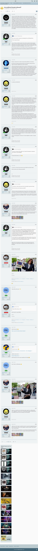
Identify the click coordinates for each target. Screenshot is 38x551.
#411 (36, 224)
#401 (36, 14)
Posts (3, 25)
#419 (36, 408)
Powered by (19, 549)
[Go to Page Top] (36, 550)
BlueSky (31, 278)
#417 (36, 362)
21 (7, 11)
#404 (36, 80)
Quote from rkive (16, 306)
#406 (36, 126)
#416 (36, 344)
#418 (36, 379)
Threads (27, 278)
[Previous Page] (1, 11)
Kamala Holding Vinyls (15, 355)
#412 (36, 254)
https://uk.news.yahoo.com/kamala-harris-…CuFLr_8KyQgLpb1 (21, 350)
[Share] (37, 11)
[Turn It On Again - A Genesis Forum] (15, 1)
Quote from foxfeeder (17, 184)
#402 (36, 33)
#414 (36, 304)
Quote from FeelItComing (18, 227)
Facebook (17, 278)
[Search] (32, 1)
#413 (36, 287)
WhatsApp (13, 279)
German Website (20, 281)
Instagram (23, 278)
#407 (36, 146)
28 (12, 11)
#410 (36, 203)
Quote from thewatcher (17, 149)
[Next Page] (14, 11)
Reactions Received (4, 24)
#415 (36, 327)
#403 (36, 59)
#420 (36, 424)
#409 (36, 181)
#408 (36, 165)
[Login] (34, 1)
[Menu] (37, 1)
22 (9, 11)
